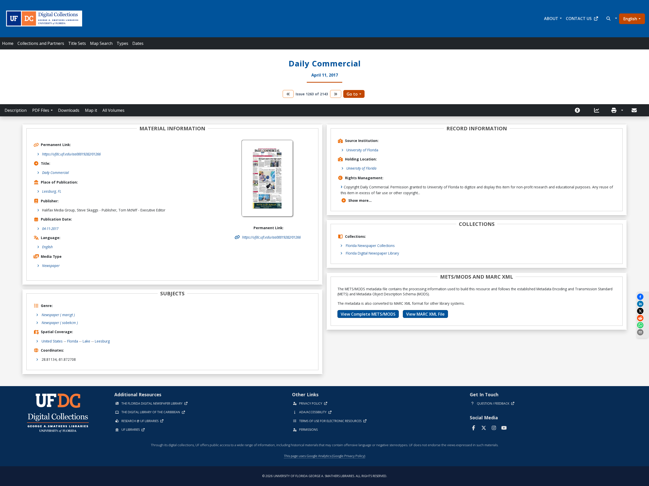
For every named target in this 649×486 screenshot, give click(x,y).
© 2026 (324, 476)
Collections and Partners (40, 43)
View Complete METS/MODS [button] (368, 314)
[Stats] (598, 110)
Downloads (68, 110)
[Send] (634, 110)
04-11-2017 (50, 228)
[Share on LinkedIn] (642, 304)
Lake (86, 341)
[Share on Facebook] (642, 297)
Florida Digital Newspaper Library (372, 253)
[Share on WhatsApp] (642, 325)
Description (16, 110)
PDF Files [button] (40, 110)
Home (7, 43)
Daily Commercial (55, 172)
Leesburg (102, 341)
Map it (91, 110)
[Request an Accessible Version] (579, 110)
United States (52, 341)
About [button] (551, 18)
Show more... (360, 200)
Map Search (101, 43)
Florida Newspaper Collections (370, 245)
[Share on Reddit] (642, 318)
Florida (72, 341)
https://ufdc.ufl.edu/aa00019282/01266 (71, 154)
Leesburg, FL (51, 191)
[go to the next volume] (335, 94)
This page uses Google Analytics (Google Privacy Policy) (324, 456)
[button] (611, 18)
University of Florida (362, 150)
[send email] (642, 332)
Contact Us (579, 18)
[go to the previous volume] (288, 94)
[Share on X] (642, 311)
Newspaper (51, 265)
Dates (137, 43)
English (630, 19)
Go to (352, 94)
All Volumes (113, 110)
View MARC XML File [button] (425, 314)
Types (122, 43)
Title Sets (77, 43)
